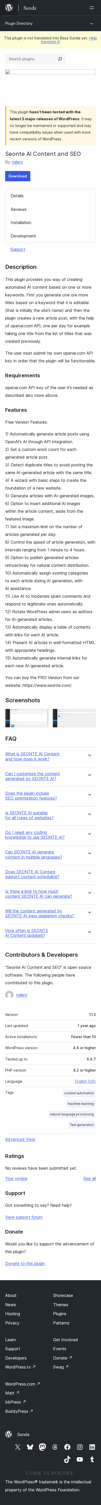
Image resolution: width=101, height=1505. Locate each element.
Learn (10, 1339)
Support (17, 249)
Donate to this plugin (25, 1263)
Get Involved (65, 1339)
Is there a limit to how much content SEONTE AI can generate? (38, 894)
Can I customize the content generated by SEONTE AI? (32, 776)
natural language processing (72, 1114)
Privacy (12, 1323)
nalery (17, 162)
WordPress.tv (20, 1367)
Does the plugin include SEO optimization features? (31, 796)
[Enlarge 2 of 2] (88, 715)
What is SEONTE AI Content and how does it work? (32, 756)
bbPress (15, 1402)
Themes (60, 1304)
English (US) (85, 1081)
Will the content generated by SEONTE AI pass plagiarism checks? (39, 913)
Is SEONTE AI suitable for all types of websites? (29, 815)
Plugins (59, 1313)
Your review (16, 1178)
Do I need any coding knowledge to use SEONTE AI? (35, 835)
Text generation (82, 1125)
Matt (12, 1393)
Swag (61, 1367)
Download (18, 176)
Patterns (61, 1323)
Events (59, 1348)
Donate (63, 1358)
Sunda (23, 1434)
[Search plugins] (60, 59)
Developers (16, 1358)
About (11, 1295)
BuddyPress (19, 1411)
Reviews (19, 209)
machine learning (81, 1104)
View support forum (23, 1217)
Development (23, 235)
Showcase (63, 1295)
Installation (21, 222)
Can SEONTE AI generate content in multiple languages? (33, 854)
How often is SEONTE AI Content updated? (26, 933)
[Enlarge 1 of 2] (41, 715)
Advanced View (20, 1139)
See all (89, 1178)
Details (17, 195)
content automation (79, 1093)
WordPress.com (22, 1384)
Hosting (12, 1313)
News (10, 1304)
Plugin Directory (19, 23)
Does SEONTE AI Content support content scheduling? (32, 874)
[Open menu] (92, 7)
